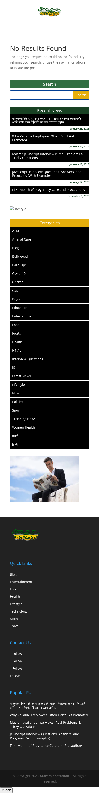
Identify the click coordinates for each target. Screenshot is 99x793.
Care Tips (19, 265)
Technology (18, 611)
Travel (14, 626)
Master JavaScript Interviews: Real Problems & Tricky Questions (47, 156)
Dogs (16, 299)
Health (17, 342)
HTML (16, 350)
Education (20, 307)
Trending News (24, 419)
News (16, 393)
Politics (17, 402)
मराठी (15, 436)
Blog (15, 248)
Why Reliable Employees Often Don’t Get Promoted (43, 138)
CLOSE (6, 790)
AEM (15, 231)
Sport (16, 410)
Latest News (21, 376)
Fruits (16, 333)
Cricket (17, 282)
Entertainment (23, 316)
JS (13, 367)
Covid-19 (19, 273)
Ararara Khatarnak (54, 776)
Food (16, 325)
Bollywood (20, 256)
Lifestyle (18, 384)
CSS (15, 290)
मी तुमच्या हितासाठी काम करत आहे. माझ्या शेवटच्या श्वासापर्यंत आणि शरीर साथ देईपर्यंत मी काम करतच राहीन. (47, 120)
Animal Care (21, 239)
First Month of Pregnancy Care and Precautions (48, 189)
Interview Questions (27, 359)
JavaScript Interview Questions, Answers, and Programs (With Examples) (47, 174)
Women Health (23, 427)
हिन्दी (15, 444)
